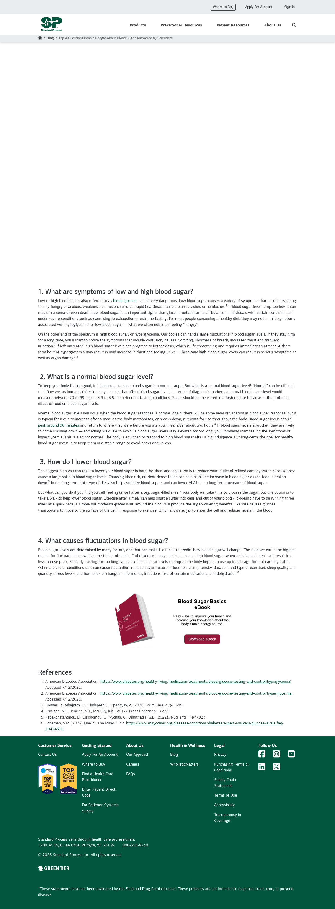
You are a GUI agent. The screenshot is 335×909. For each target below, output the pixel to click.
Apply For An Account (100, 755)
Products (138, 25)
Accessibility (224, 805)
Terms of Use (225, 795)
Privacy (220, 755)
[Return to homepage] (51, 25)
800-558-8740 (135, 845)
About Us (272, 25)
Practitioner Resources (181, 25)
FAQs (130, 774)
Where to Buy (223, 7)
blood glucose (125, 301)
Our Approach (137, 755)
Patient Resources (233, 25)
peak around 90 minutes (58, 425)
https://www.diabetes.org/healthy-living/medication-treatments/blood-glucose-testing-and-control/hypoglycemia (195, 682)
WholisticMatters (184, 764)
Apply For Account (258, 7)
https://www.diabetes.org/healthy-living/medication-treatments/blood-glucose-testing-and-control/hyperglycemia (195, 693)
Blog (50, 38)
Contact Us (47, 755)
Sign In (289, 7)
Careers (132, 764)
